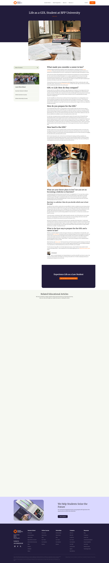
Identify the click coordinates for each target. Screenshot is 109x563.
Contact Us (72, 537)
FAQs (29, 544)
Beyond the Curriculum (32, 539)
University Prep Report (88, 539)
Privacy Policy (93, 557)
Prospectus (86, 535)
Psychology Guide (87, 548)
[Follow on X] (20, 546)
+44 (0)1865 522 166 (18, 543)
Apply (92, 2)
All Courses (30, 533)
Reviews (29, 546)
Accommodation (31, 535)
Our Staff (71, 544)
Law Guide (86, 544)
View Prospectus (63, 516)
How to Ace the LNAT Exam (22, 481)
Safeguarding (67, 557)
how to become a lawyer (65, 83)
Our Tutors (44, 539)
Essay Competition (87, 542)
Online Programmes (56, 2)
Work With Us (72, 551)
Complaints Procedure (86, 557)
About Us (64, 2)
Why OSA (71, 535)
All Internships (58, 533)
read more (17, 359)
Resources (71, 2)
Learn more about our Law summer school (68, 278)
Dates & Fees (30, 537)
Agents (71, 548)
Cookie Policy (80, 557)
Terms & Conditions (73, 557)
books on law (57, 242)
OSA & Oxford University (32, 542)
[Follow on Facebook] (17, 546)
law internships (56, 234)
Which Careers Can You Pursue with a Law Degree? (29, 418)
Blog (84, 533)
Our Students (44, 542)
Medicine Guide (87, 546)
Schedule (29, 548)
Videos (29, 551)
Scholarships (72, 546)
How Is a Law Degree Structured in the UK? (27, 354)
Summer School (47, 2)
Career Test (86, 537)
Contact (86, 2)
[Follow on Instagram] (15, 546)
